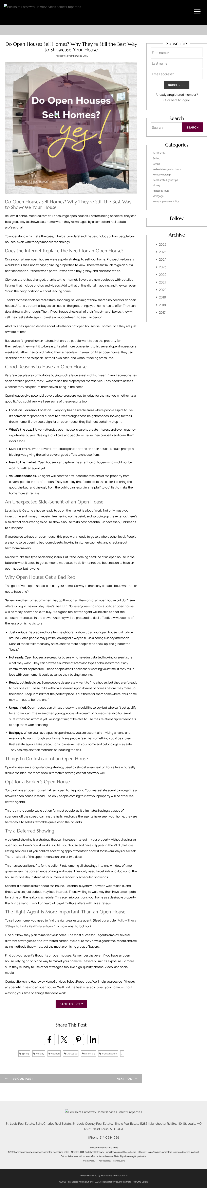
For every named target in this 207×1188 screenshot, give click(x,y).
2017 (162, 312)
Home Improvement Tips (166, 201)
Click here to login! (177, 100)
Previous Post (20, 1079)
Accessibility (105, 1160)
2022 (162, 274)
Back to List (70, 1004)
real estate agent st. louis (167, 169)
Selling (156, 158)
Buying (156, 164)
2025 (162, 252)
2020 (163, 290)
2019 (162, 297)
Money (156, 185)
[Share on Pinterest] (78, 1039)
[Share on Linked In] (93, 1039)
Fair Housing (119, 1160)
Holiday (39, 1053)
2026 (163, 244)
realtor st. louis (161, 190)
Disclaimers (125, 1181)
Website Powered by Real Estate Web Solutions (103, 1175)
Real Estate (159, 153)
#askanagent (109, 1053)
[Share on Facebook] (49, 1039)
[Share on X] (63, 1039)
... (122, 1053)
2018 (162, 305)
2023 (162, 267)
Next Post (126, 1079)
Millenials (89, 1053)
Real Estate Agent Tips (165, 180)
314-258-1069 (109, 1137)
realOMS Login (140, 1181)
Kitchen (55, 1053)
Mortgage (71, 1053)
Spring (25, 1053)
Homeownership (162, 174)
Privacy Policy (88, 1160)
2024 (162, 259)
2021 (162, 282)
